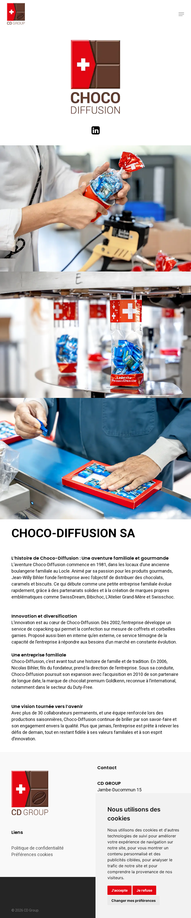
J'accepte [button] (119, 890)
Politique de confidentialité (37, 848)
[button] (181, 14)
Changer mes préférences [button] (133, 900)
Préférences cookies (32, 854)
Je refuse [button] (144, 890)
